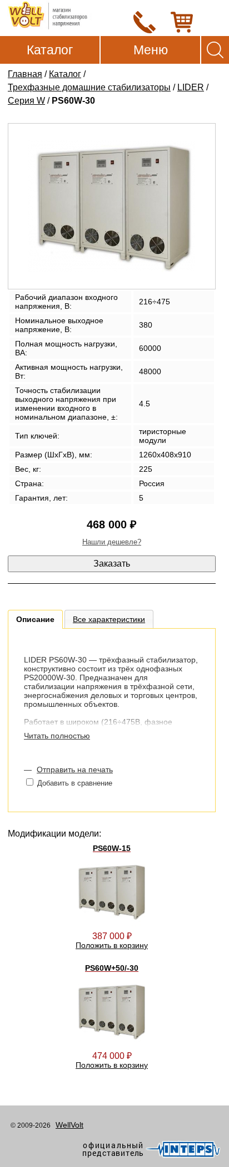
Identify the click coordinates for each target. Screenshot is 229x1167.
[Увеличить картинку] (111, 206)
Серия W (26, 100)
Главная (25, 74)
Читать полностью (57, 735)
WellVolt (69, 1124)
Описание (35, 619)
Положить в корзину (112, 945)
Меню (150, 50)
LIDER (190, 87)
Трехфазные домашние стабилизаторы (89, 87)
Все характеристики (109, 619)
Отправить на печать (75, 769)
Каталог (50, 50)
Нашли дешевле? (111, 542)
